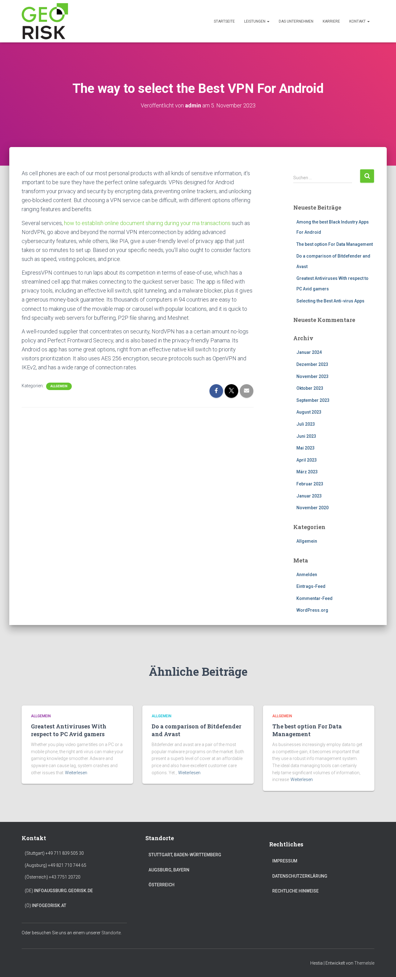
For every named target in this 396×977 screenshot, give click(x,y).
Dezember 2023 (312, 364)
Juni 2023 (306, 436)
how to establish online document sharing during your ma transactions (147, 223)
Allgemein (58, 386)
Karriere (331, 21)
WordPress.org (312, 610)
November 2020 (312, 507)
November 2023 (312, 376)
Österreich (161, 884)
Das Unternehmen (296, 21)
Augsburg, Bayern (168, 869)
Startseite (224, 21)
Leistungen (255, 21)
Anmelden (306, 574)
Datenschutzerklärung (299, 876)
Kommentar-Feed (314, 598)
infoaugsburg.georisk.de (63, 890)
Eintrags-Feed (310, 586)
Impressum (284, 860)
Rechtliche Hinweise (295, 890)
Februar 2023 (309, 483)
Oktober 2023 (309, 388)
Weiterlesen (76, 772)
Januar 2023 (309, 495)
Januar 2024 (309, 352)
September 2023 (312, 400)
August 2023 (308, 412)
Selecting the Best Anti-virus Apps (330, 300)
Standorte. (111, 932)
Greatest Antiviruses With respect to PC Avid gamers (68, 730)
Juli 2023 (305, 424)
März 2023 (307, 471)
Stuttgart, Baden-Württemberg (184, 854)
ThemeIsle (364, 963)
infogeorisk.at (49, 905)
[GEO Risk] (45, 21)
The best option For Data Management (334, 244)
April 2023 (306, 460)
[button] (267, 21)
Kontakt (358, 21)
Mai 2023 (305, 447)
